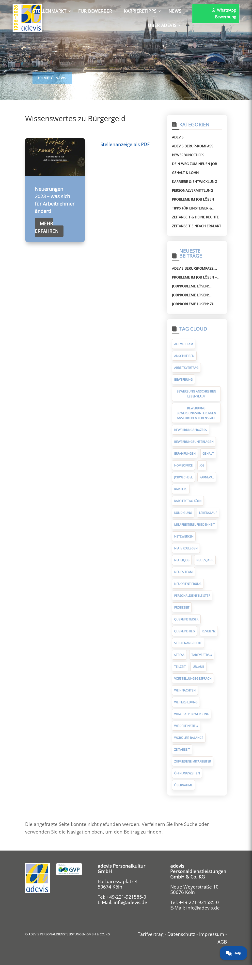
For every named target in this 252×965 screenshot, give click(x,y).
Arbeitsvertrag (186, 368)
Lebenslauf (208, 513)
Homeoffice (183, 465)
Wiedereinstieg (186, 726)
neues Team (183, 572)
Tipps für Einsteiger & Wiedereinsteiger (192, 208)
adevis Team (183, 344)
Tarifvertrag (201, 655)
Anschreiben (184, 356)
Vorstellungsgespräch (193, 678)
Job (202, 465)
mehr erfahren (47, 227)
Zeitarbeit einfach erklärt (196, 225)
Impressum (211, 934)
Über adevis (162, 25)
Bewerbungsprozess (190, 430)
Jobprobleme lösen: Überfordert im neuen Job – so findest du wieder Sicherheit (196, 295)
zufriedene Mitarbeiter (192, 761)
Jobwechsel (183, 477)
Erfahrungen (185, 453)
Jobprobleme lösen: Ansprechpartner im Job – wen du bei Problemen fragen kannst (196, 286)
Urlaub (198, 667)
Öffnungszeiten (187, 773)
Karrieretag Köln (188, 501)
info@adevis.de (130, 902)
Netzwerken (183, 536)
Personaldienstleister (192, 596)
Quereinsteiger (186, 619)
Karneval (207, 477)
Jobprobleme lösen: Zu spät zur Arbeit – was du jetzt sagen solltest (194, 303)
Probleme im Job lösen (193, 199)
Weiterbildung (186, 702)
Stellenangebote (188, 643)
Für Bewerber (95, 11)
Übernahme (183, 785)
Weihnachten (185, 690)
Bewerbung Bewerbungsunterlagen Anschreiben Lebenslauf (196, 413)
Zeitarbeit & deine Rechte (195, 217)
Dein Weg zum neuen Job (194, 163)
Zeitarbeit (182, 749)
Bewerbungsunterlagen (194, 442)
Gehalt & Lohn (185, 172)
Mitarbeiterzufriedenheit (194, 524)
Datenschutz (181, 934)
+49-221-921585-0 (126, 897)
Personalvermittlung (192, 190)
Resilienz (209, 631)
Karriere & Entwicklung (194, 181)
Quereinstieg (184, 631)
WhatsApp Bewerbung (225, 13)
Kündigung (183, 513)
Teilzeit (180, 667)
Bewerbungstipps (188, 154)
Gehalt (208, 453)
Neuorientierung (188, 584)
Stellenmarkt (49, 11)
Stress (179, 655)
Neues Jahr (204, 560)
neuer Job (181, 560)
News (175, 11)
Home (43, 77)
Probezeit (181, 607)
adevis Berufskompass (192, 146)
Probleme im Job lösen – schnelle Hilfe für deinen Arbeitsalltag (196, 277)
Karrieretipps (140, 11)
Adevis (178, 137)
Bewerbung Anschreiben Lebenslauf (196, 393)
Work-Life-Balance (188, 738)
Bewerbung (183, 379)
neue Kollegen (186, 548)
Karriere (180, 489)
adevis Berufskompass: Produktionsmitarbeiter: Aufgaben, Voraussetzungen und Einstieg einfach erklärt (195, 268)
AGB (222, 942)
